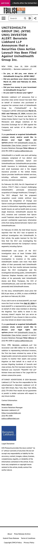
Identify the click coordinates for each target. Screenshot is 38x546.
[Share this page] (35, 18)
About (10, 534)
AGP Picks (5, 3)
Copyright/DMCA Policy (13, 543)
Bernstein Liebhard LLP (22, 345)
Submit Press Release (11, 538)
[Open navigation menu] (3, 18)
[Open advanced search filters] (29, 18)
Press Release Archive (22, 534)
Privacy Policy (29, 543)
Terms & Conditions (28, 538)
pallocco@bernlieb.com (24, 151)
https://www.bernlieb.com (11, 413)
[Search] (25, 18)
